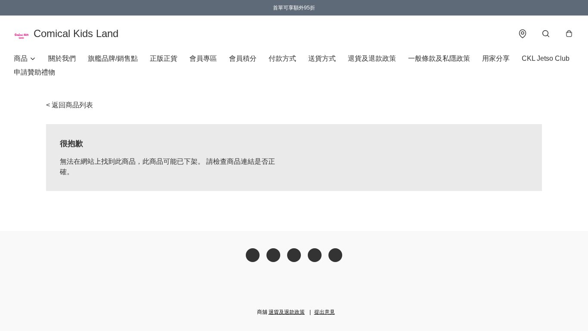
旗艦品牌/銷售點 (113, 58)
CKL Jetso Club (545, 58)
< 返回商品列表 (69, 105)
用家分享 (496, 58)
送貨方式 (322, 58)
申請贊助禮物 (34, 72)
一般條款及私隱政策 (439, 58)
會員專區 (203, 58)
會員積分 (243, 58)
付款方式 (282, 58)
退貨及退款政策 (372, 58)
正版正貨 (163, 58)
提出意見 (324, 312)
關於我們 (62, 58)
